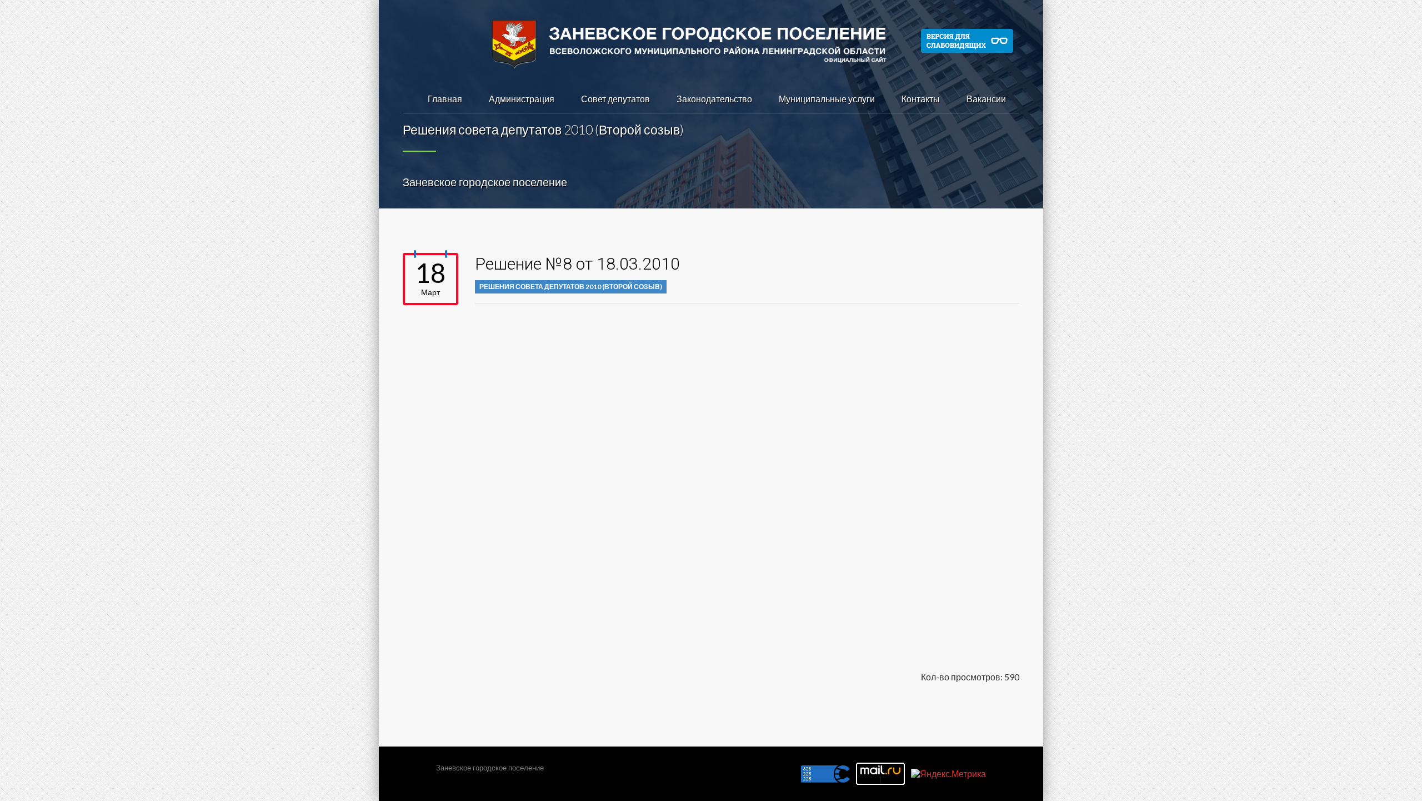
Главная (445, 98)
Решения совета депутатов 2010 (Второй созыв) (570, 286)
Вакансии (986, 98)
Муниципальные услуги (827, 98)
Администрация (521, 98)
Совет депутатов (615, 98)
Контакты (921, 98)
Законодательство (714, 98)
